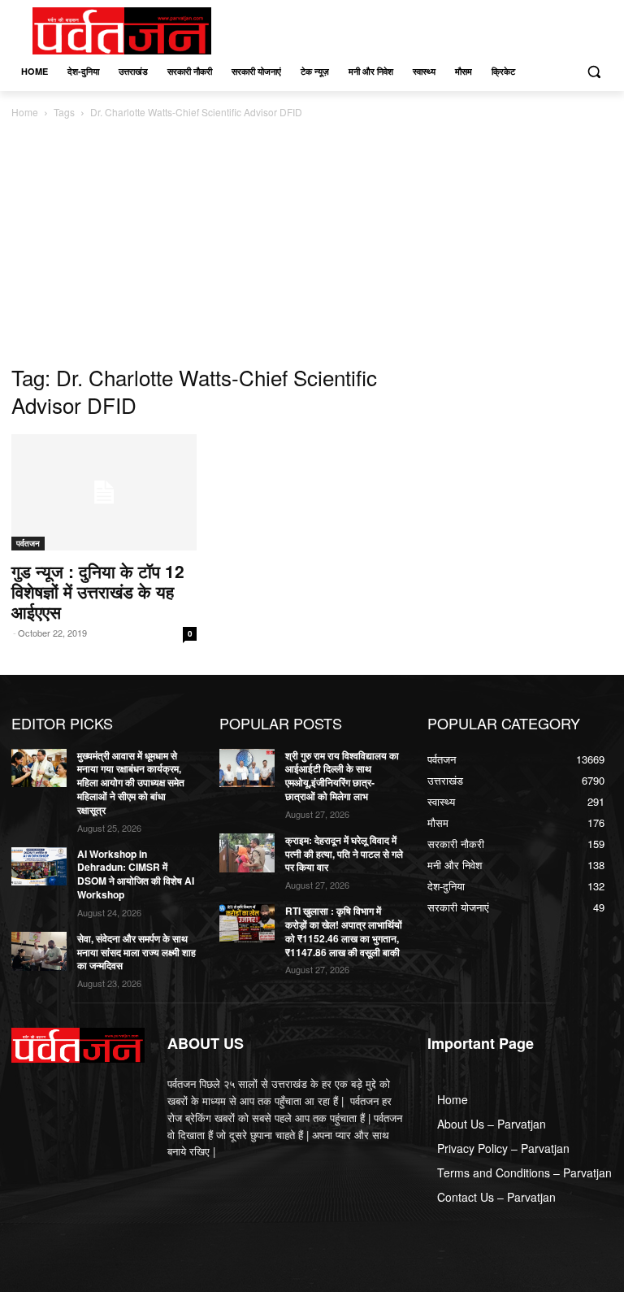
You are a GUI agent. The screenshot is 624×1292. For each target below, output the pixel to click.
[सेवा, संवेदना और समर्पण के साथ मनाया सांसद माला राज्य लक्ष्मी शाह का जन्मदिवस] (39, 951)
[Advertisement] (312, 243)
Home (24, 112)
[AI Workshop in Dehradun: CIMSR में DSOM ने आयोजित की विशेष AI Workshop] (39, 866)
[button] (593, 72)
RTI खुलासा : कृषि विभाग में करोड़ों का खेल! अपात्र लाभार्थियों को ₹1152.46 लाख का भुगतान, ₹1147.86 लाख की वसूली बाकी (343, 931)
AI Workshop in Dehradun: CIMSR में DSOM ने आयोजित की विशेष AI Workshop (135, 874)
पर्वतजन (28, 543)
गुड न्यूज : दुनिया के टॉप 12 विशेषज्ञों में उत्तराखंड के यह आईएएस (97, 591)
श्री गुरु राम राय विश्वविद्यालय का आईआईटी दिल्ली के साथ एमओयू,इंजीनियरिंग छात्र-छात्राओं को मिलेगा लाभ (342, 775)
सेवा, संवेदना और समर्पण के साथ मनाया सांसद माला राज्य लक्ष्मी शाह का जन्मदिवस (136, 952)
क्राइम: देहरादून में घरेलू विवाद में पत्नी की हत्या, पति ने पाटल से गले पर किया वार (344, 854)
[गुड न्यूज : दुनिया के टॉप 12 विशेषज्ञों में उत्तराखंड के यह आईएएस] (104, 492)
